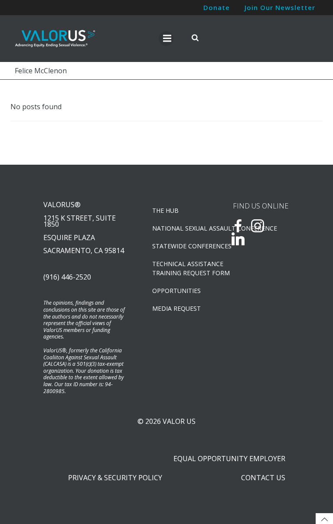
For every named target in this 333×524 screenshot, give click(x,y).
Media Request (176, 308)
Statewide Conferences (181, 246)
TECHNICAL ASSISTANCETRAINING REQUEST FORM (181, 268)
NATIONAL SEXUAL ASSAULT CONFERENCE (181, 228)
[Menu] (166, 38)
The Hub (165, 210)
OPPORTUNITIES (176, 290)
